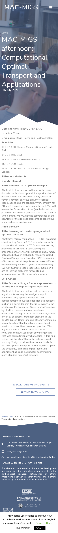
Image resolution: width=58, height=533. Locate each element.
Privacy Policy (22, 527)
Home (4, 416)
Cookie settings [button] (44, 523)
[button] (50, 7)
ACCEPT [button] (40, 528)
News (11, 416)
